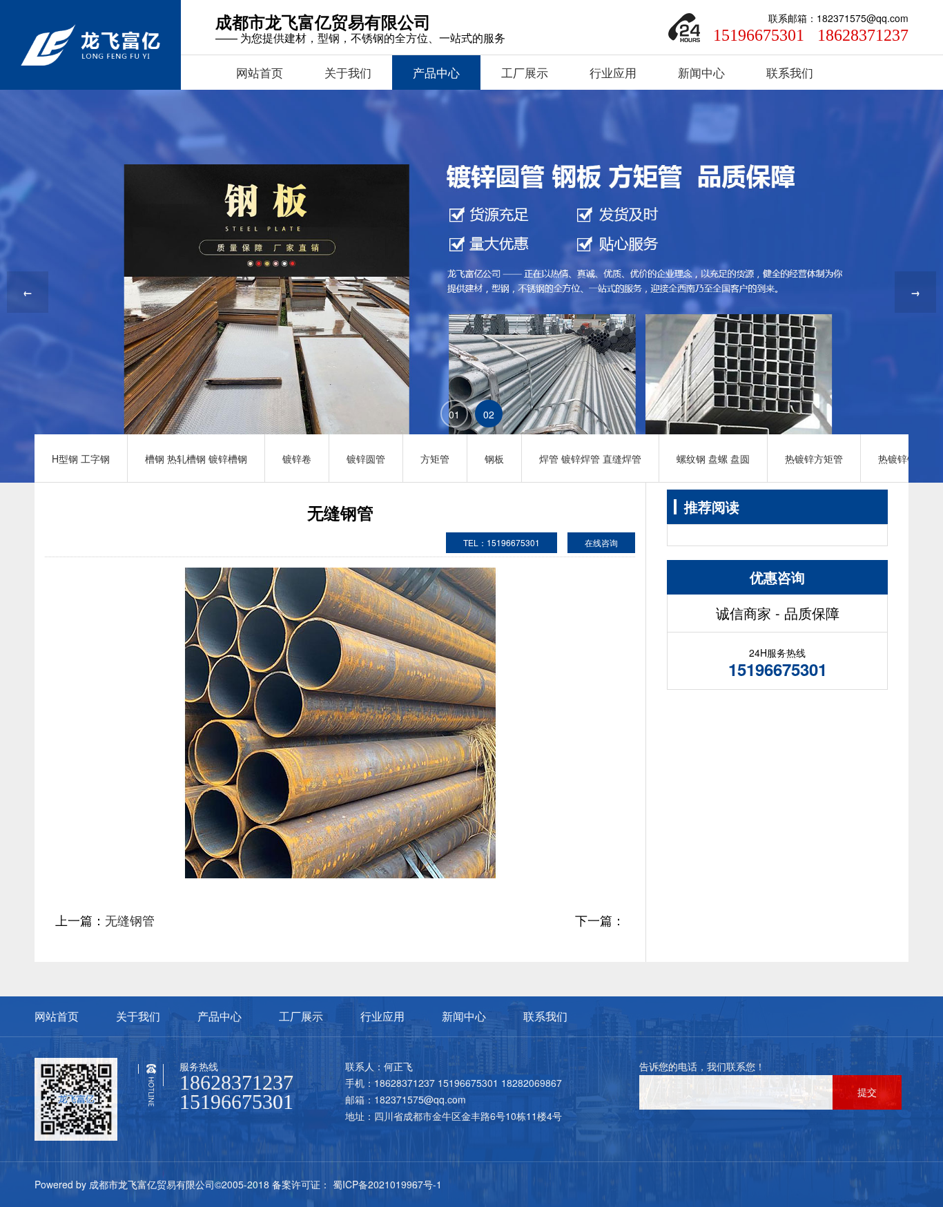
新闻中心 (701, 72)
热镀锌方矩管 (814, 458)
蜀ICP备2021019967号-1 (386, 1184)
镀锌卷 (296, 458)
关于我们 (347, 72)
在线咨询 (601, 542)
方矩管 (434, 458)
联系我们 (789, 72)
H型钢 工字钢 (81, 458)
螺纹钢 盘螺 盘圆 (713, 458)
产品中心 (436, 72)
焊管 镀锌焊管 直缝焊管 (590, 458)
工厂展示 (524, 72)
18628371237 (862, 35)
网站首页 (259, 72)
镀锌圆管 (366, 458)
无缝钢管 (130, 920)
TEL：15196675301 (501, 542)
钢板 (494, 458)
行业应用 (613, 72)
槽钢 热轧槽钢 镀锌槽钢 (196, 458)
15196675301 (758, 35)
